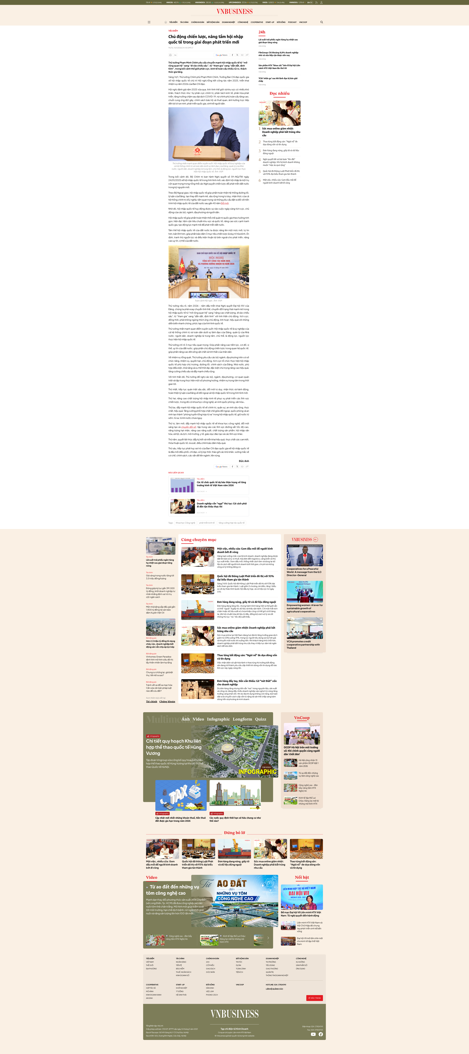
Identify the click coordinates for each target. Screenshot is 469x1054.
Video (198, 719)
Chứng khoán (197, 22)
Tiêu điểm (173, 22)
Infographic (218, 719)
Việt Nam (150, 962)
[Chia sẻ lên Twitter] (237, 55)
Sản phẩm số (301, 965)
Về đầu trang (314, 998)
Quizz (260, 719)
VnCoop (303, 22)
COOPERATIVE (152, 984)
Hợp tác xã (151, 988)
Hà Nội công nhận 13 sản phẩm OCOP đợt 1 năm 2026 (308, 763)
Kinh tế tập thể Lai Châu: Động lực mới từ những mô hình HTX (309, 800)
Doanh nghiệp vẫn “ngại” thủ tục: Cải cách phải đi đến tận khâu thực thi (222, 505)
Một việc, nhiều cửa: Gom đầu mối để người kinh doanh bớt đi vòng (279, 181)
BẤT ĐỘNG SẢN (242, 958)
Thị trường (271, 962)
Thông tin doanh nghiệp (277, 975)
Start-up (270, 22)
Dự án (238, 965)
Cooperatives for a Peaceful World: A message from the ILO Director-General (304, 572)
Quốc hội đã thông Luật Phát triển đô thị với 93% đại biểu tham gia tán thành (281, 172)
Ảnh (185, 719)
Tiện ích (239, 972)
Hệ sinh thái (181, 995)
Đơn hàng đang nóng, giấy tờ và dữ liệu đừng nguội (246, 601)
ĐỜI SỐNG (210, 984)
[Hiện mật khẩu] (259, 481)
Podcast (292, 22)
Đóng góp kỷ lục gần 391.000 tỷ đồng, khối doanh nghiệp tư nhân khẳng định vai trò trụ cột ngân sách (160, 592)
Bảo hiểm (180, 968)
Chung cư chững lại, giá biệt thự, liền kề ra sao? (159, 674)
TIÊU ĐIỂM (150, 958)
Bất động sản (213, 22)
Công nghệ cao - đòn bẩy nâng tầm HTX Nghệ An (308, 788)
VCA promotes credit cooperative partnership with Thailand (303, 644)
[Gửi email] (242, 55)
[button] (268, 938)
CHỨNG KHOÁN (212, 958)
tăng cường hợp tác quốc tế (232, 522)
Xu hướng (300, 962)
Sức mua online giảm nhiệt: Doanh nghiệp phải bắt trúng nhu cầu (281, 132)
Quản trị (270, 972)
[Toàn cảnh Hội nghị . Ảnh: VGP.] (208, 246)
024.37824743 (317, 1030)
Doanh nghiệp (228, 22)
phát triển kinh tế (207, 522)
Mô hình (149, 991)
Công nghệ (243, 22)
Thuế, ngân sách (183, 972)
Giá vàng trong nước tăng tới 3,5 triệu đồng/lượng (160, 577)
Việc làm (210, 991)
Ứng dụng (300, 968)
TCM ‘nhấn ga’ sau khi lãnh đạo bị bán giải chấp (278, 79)
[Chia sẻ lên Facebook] (232, 55)
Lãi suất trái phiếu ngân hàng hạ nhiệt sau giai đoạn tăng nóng (278, 41)
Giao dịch (210, 968)
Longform (242, 719)
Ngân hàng (181, 962)
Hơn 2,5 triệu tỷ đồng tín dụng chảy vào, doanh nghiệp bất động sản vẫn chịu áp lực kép (160, 644)
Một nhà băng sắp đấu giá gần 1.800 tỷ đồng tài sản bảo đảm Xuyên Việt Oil (160, 609)
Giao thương (272, 968)
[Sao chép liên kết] (247, 55)
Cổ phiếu (210, 965)
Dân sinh (210, 988)
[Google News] (221, 55)
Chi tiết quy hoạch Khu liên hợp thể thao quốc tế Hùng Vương (174, 747)
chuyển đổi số (188, 427)
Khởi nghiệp (181, 988)
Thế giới (149, 965)
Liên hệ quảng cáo (274, 989)
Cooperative (257, 22)
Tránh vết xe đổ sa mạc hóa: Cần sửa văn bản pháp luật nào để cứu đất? (159, 688)
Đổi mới (225, 203)
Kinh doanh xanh (153, 995)
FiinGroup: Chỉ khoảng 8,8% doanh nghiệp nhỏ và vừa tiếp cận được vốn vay (278, 53)
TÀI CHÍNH (180, 958)
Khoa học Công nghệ (185, 522)
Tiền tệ (179, 965)
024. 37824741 (280, 984)
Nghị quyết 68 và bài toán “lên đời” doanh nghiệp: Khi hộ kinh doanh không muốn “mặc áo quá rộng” (281, 162)
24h (207, 962)
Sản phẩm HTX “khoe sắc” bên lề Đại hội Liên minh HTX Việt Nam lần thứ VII (279, 66)
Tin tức (239, 962)
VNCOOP (240, 984)
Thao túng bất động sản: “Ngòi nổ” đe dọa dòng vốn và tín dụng (280, 143)
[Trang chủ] (165, 22)
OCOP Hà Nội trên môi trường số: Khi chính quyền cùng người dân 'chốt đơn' (302, 751)
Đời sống (281, 22)
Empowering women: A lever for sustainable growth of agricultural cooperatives (305, 608)
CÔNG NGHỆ (301, 958)
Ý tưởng (180, 991)
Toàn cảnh (241, 968)
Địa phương (151, 968)
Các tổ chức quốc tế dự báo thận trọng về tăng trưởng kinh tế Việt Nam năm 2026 (221, 484)
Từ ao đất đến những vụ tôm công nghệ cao (309, 774)
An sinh (149, 998)
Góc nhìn (210, 972)
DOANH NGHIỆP (272, 958)
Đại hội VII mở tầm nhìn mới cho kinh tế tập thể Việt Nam (310, 941)
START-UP (180, 984)
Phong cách (212, 995)
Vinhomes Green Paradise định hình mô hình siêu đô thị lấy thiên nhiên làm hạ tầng (159, 659)
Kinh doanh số (182, 975)
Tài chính (184, 22)
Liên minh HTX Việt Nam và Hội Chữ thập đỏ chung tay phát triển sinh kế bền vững (309, 927)
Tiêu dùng (270, 965)
